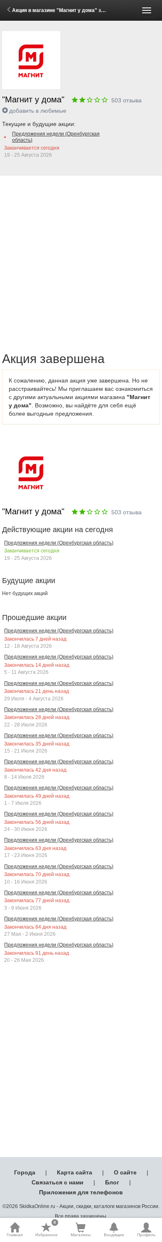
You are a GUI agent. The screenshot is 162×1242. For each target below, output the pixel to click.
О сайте (125, 1172)
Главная (14, 1234)
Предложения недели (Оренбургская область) (56, 137)
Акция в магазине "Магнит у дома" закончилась (71, 10)
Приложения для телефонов (81, 1192)
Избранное (46, 1229)
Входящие (114, 1234)
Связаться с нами (57, 1182)
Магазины (81, 1234)
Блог (112, 1182)
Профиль (146, 1234)
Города (24, 1172)
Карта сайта (74, 1172)
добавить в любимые (37, 110)
